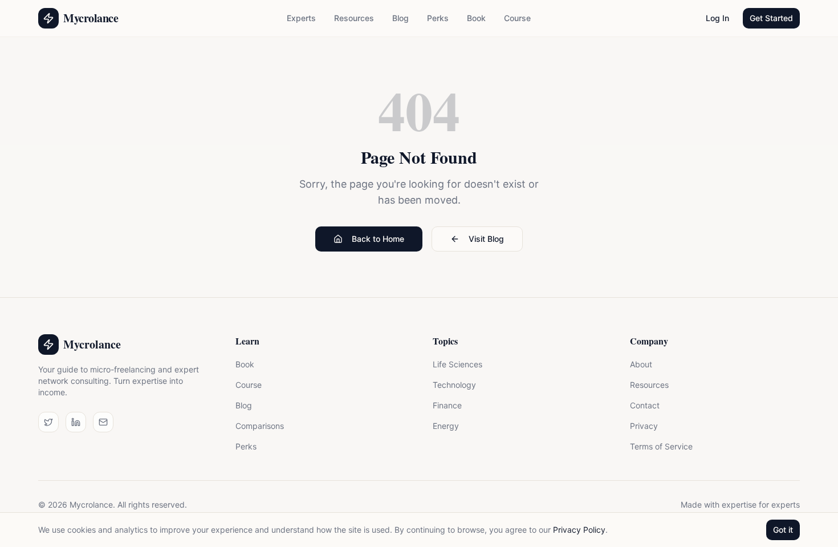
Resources (354, 18)
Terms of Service (661, 446)
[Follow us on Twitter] (48, 422)
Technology (454, 385)
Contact (645, 405)
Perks (438, 18)
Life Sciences (457, 364)
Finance (447, 405)
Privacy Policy (579, 529)
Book (476, 18)
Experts (301, 18)
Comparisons (259, 426)
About (641, 364)
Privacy (644, 426)
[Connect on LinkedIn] (76, 422)
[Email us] (103, 422)
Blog (400, 18)
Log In (717, 18)
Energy (446, 426)
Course (517, 18)
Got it (783, 529)
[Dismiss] (180, 495)
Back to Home (378, 239)
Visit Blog (486, 239)
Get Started (771, 18)
